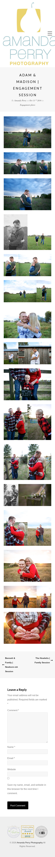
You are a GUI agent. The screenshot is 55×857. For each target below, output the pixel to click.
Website (11, 769)
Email (11, 758)
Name (11, 747)
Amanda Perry (20, 100)
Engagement (25, 104)
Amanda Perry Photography (30, 842)
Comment (13, 710)
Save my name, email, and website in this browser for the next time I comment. (26, 789)
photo (33, 104)
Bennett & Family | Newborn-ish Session (11, 665)
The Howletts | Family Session (42, 660)
